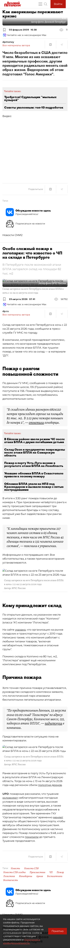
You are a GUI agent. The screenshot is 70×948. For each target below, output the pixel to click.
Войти (58, 4)
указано (20, 629)
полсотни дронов (50, 785)
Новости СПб (31, 868)
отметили (36, 422)
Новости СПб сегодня (14, 872)
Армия (39, 876)
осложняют (10, 797)
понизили (32, 836)
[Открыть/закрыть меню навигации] (40, 4)
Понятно (57, 931)
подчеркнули (53, 723)
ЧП (51, 872)
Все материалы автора (16, 45)
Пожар (60, 872)
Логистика (9, 876)
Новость (15, 868)
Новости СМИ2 (12, 235)
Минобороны (25, 876)
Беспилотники (54, 876)
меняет (58, 817)
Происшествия (37, 872)
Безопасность (10, 880)
